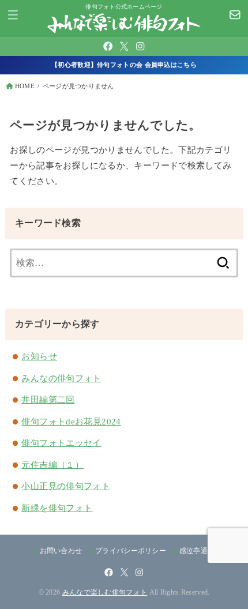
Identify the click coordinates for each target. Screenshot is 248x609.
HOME (25, 86)
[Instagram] (140, 46)
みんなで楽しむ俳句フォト (105, 592)
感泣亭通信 (197, 551)
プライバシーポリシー (130, 551)
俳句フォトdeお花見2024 (71, 421)
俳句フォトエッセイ (61, 443)
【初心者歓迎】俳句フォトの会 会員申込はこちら (124, 64)
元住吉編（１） (52, 464)
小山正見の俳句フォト (65, 486)
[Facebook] (107, 46)
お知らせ (39, 356)
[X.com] (124, 46)
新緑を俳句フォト (56, 508)
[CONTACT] (235, 14)
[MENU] (13, 14)
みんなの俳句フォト (61, 378)
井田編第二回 (47, 399)
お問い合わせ (61, 551)
